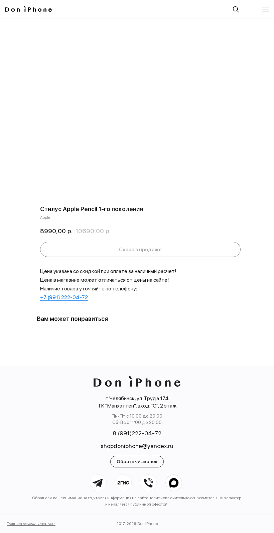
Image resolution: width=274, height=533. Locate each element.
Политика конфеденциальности (31, 523)
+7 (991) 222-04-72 (64, 297)
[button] (265, 9)
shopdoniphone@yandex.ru (137, 445)
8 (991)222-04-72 (137, 433)
